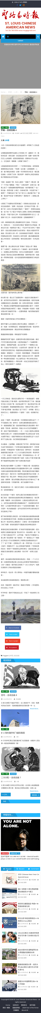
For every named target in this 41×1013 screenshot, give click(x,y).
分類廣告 (16, 1010)
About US (25, 1010)
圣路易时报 (5, 848)
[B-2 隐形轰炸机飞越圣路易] (15, 718)
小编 (17, 737)
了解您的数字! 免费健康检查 (11, 851)
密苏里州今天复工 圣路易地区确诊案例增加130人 (36, 795)
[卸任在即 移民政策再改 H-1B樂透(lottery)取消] (9, 922)
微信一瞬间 (5, 128)
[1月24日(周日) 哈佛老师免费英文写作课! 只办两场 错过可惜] (9, 937)
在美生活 (24, 848)
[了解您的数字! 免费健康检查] (20, 832)
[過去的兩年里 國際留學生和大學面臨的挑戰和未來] (9, 954)
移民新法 (24, 1005)
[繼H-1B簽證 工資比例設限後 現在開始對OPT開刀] (9, 893)
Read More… (34, 709)
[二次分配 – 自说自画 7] (20, 759)
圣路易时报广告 (15, 848)
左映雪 (7, 140)
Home (8, 1005)
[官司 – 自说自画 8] (20, 677)
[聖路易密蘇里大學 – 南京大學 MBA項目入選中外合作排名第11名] (9, 969)
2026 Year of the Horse (30, 1008)
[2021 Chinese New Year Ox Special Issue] (9, 878)
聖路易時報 (16, 1008)
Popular (8, 869)
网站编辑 (17, 133)
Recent (21, 869)
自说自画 (13, 128)
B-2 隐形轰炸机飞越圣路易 (13, 733)
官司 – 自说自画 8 (9, 695)
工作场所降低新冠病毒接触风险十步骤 (7, 794)
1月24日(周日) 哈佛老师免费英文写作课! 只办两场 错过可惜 (28, 935)
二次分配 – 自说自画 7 (11, 777)
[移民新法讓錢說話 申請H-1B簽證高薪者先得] (9, 908)
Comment (35, 869)
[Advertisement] (20, 68)
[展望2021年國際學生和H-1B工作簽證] (9, 985)
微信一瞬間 (6, 1008)
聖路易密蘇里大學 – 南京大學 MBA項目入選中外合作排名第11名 (28, 967)
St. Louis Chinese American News (20, 25)
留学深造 (32, 1005)
